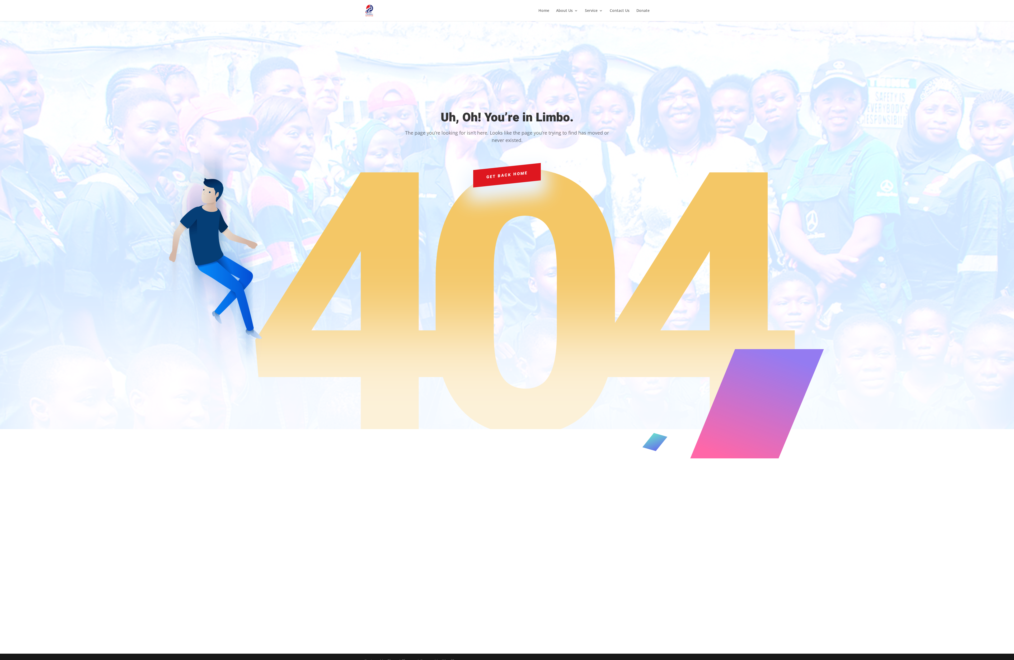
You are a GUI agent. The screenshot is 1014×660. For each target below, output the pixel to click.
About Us (564, 11)
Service (591, 11)
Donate (643, 11)
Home (543, 11)
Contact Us (620, 11)
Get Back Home (507, 175)
